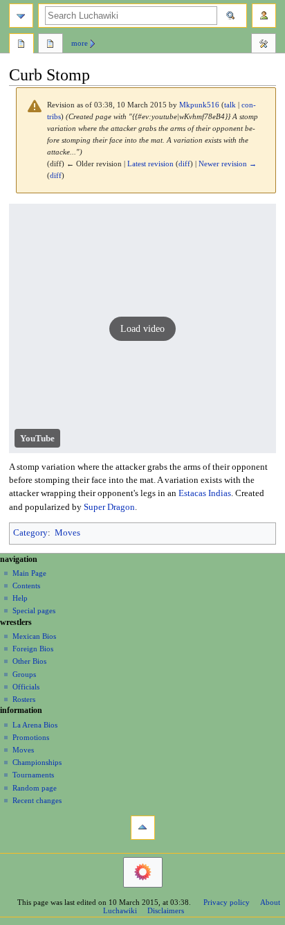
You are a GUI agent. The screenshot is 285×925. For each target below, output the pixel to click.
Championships (37, 762)
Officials (25, 686)
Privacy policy (226, 902)
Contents (26, 585)
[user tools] (264, 15)
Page (21, 45)
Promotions (30, 737)
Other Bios (29, 661)
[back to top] (143, 828)
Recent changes (37, 800)
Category (30, 533)
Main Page (29, 573)
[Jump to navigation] (21, 15)
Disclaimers (165, 910)
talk (230, 105)
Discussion (50, 45)
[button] (143, 328)
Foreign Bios (32, 648)
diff (184, 164)
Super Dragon (109, 507)
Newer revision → (228, 164)
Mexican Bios (34, 636)
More (79, 43)
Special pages (33, 610)
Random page (34, 788)
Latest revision (150, 164)
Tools (263, 45)
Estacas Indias (204, 493)
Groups (24, 674)
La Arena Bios (34, 725)
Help (20, 598)
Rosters (23, 699)
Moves (67, 533)
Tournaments (33, 774)
